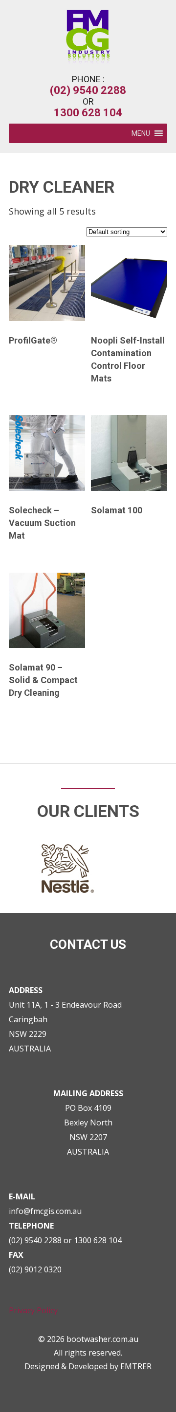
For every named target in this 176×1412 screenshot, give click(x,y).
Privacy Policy (33, 1310)
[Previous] (20, 706)
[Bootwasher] (88, 61)
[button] (141, 133)
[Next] (155, 706)
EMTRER (136, 1366)
